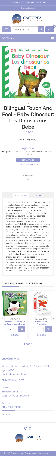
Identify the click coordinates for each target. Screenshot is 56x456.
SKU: (21, 140)
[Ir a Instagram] (25, 428)
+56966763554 (12, 370)
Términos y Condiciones (12, 392)
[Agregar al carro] (21, 329)
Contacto (6, 388)
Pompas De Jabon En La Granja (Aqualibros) (14, 323)
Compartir (28, 175)
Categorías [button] (8, 38)
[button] (24, 344)
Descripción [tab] (21, 196)
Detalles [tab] (36, 196)
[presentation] (3, 318)
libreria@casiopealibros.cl (17, 374)
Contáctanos (28, 160)
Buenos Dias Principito (41, 323)
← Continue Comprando (28, 164)
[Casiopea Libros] (27, 18)
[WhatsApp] (30, 428)
